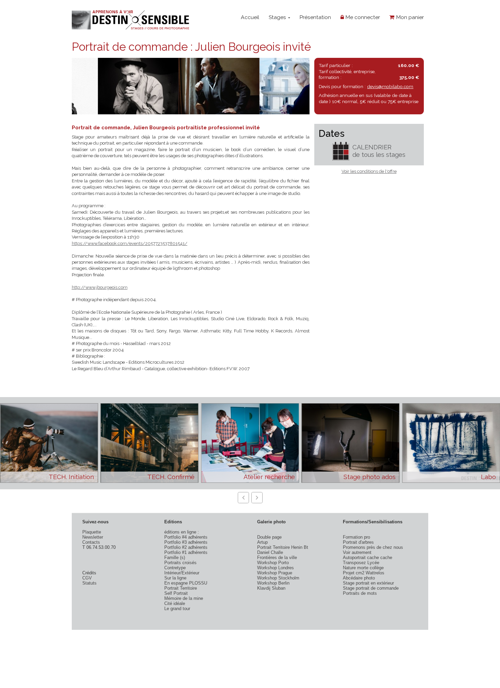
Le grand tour (177, 608)
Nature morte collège (363, 567)
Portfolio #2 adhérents (185, 547)
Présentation (315, 17)
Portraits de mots (360, 593)
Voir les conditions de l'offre (369, 171)
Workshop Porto (273, 562)
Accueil (250, 17)
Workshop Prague (274, 572)
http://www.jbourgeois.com (100, 287)
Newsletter (92, 537)
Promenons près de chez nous (373, 547)
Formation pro (356, 537)
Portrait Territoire (180, 588)
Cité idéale (174, 603)
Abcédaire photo (359, 577)
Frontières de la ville (277, 557)
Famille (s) (174, 557)
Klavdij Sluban (271, 588)
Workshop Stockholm (278, 577)
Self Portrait (176, 593)
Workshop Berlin (273, 583)
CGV (87, 577)
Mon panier (409, 17)
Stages (278, 17)
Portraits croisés (180, 562)
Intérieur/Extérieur (181, 572)
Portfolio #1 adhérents (185, 552)
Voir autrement (357, 552)
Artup (262, 542)
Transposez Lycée (361, 562)
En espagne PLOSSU (185, 583)
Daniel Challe (270, 552)
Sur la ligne (175, 577)
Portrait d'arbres (358, 542)
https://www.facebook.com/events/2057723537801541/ (129, 243)
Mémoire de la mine (183, 598)
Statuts (89, 583)
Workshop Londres (275, 567)
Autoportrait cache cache (367, 557)
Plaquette (91, 532)
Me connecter (362, 17)
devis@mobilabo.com (390, 86)
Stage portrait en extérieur (368, 583)
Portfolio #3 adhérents (185, 542)
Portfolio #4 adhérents (185, 537)
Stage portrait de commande (371, 588)
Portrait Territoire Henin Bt (282, 547)
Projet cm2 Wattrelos (363, 572)
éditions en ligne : (181, 532)
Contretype (175, 567)
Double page (269, 537)
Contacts (91, 542)
